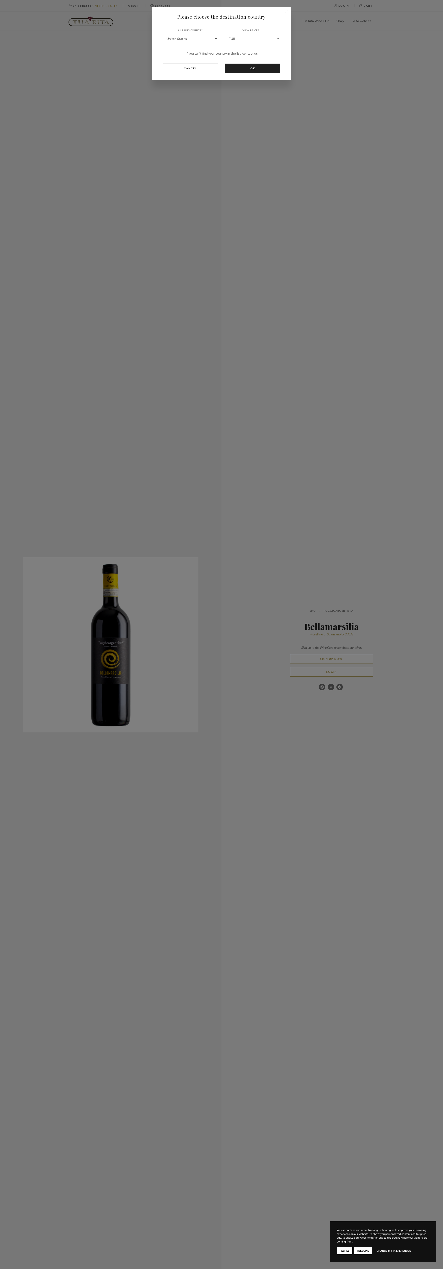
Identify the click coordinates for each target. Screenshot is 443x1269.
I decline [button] (363, 1250)
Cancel (190, 68)
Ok (252, 68)
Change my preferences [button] (394, 1250)
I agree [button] (345, 1250)
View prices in (252, 30)
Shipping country (190, 30)
